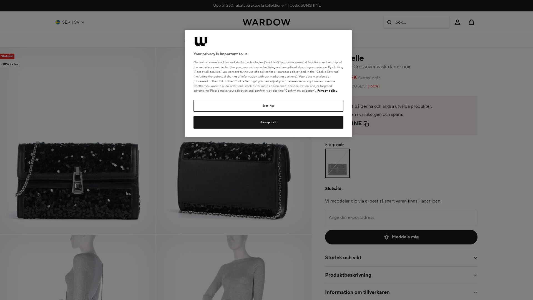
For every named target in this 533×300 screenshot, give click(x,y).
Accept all (268, 122)
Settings (268, 106)
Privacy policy (327, 91)
